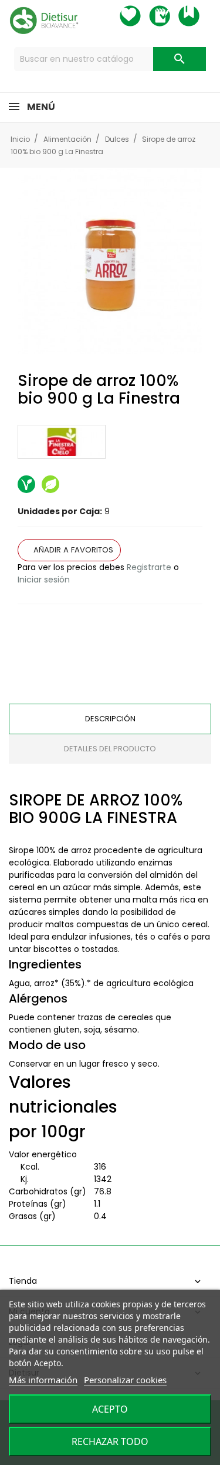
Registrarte (149, 567)
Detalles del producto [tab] (110, 748)
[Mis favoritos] (141, 15)
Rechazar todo (110, 1441)
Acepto (110, 1409)
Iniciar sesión (44, 579)
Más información (43, 1380)
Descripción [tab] (110, 718)
